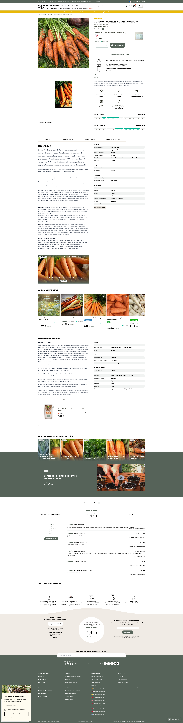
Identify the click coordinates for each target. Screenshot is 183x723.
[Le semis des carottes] (95, 450)
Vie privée (92, 721)
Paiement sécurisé (70, 685)
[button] (126, 6)
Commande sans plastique (72, 691)
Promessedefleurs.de (99, 692)
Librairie (79, 8)
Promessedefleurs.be (99, 709)
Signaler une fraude (97, 679)
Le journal (120, 676)
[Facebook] (108, 663)
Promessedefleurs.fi (98, 714)
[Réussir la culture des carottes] (72, 450)
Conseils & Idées (122, 679)
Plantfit (67, 688)
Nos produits (54, 5)
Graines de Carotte (68, 14)
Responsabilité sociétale (45, 691)
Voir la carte (130, 375)
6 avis (106, 28)
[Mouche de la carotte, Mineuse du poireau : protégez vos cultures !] (49, 450)
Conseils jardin (65, 5)
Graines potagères (58, 14)
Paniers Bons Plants (70, 693)
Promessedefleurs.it (98, 697)
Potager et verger (42, 14)
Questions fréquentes (98, 676)
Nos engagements (43, 685)
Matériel (85, 8)
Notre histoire (42, 679)
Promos (91, 8)
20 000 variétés (41, 1)
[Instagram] (105, 663)
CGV (87, 721)
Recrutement (42, 693)
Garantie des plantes (71, 682)
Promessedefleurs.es (99, 694)
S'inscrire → (127, 632)
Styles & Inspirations (123, 682)
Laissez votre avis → (51, 538)
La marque (75, 5)
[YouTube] (115, 663)
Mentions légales (81, 721)
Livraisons (67, 679)
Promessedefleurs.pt (99, 703)
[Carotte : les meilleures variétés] (140, 450)
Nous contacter (96, 682)
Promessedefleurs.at (99, 700)
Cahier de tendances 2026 (125, 685)
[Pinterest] (112, 663)
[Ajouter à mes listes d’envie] (57, 296)
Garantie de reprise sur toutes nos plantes (81, 1)
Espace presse (42, 696)
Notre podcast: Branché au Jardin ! (128, 688)
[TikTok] (118, 663)
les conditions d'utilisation (130, 637)
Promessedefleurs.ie (98, 689)
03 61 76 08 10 (57, 624)
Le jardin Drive (69, 699)
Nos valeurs (41, 688)
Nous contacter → (55, 641)
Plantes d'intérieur (65, 8)
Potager (74, 8)
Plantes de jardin (54, 8)
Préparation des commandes (73, 676)
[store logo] (43, 7)
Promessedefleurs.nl (98, 706)
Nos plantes (41, 682)
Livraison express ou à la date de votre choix (59, 1)
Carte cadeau (69, 696)
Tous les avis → (91, 637)
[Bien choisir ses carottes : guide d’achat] (118, 450)
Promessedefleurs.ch (99, 712)
